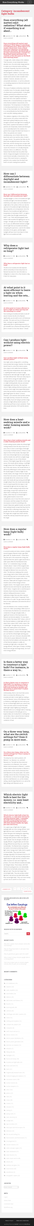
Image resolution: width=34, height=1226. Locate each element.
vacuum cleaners (11, 1144)
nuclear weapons (11, 1086)
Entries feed (7, 1200)
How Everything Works (13, 2)
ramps (8, 1100)
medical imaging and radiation (14, 1076)
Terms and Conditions (22, 1220)
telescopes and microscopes (14, 1127)
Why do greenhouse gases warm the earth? (16, 954)
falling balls (9, 1052)
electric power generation (13, 1041)
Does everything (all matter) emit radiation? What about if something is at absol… (17, 25)
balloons (8, 997)
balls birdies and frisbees (13, 1000)
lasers (8, 1069)
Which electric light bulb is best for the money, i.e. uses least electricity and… (16, 798)
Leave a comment (8, 38)
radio (7, 1096)
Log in (5, 1197)
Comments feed (8, 1204)
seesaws (8, 1107)
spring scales (10, 1114)
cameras (8, 1011)
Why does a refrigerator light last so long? (16, 248)
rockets (8, 1103)
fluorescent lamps (11, 1059)
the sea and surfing (11, 1134)
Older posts (27, 891)
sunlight (8, 1120)
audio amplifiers (10, 990)
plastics (8, 1093)
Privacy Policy (9, 1220)
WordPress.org (8, 1207)
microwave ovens (11, 1079)
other (7, 1090)
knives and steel (10, 1066)
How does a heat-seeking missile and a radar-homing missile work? (17, 423)
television (9, 1131)
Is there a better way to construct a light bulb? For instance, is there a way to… (16, 666)
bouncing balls (10, 1007)
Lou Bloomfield (22, 36)
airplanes (8, 987)
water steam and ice (12, 1158)
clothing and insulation (12, 1021)
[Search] (28, 933)
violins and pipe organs (12, 1148)
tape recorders (10, 1124)
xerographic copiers (11, 1175)
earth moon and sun (12, 1031)
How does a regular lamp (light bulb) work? (15, 531)
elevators (9, 1048)
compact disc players (12, 1024)
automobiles (9, 993)
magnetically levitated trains (14, 1072)
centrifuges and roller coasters (14, 1014)
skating (8, 1110)
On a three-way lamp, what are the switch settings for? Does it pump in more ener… (16, 735)
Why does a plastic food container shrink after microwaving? (17, 944)
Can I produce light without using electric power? (17, 342)
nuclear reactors (10, 1083)
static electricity (10, 1117)
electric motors (10, 1035)
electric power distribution (13, 1038)
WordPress (27, 1224)
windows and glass (11, 1165)
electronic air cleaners (12, 1045)
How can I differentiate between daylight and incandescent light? (17, 177)
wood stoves (10, 1168)
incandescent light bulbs (13, 1062)
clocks (8, 1017)
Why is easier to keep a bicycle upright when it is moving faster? (17, 958)
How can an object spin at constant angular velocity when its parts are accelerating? (16, 963)
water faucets (10, 1155)
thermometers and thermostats (15, 1138)
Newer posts (6, 889)
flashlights (9, 1055)
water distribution (11, 1151)
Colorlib (16, 1224)
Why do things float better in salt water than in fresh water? (16, 949)
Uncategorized (10, 1141)
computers (9, 1028)
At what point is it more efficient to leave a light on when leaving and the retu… (17, 291)
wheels (8, 1162)
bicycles (8, 1004)
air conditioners (10, 983)
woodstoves (9, 1172)
